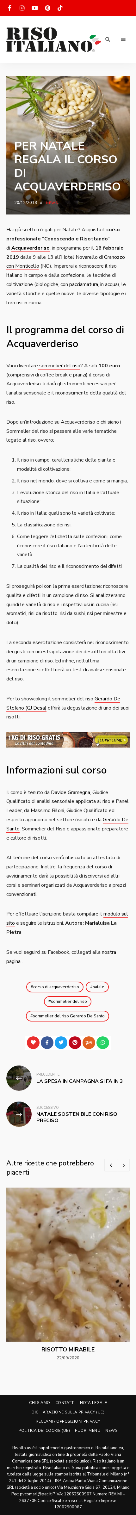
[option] (68, 1275)
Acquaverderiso (30, 248)
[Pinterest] (75, 1042)
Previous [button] (110, 1165)
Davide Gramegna (70, 792)
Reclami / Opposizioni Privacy (68, 1421)
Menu (123, 39)
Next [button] (123, 1165)
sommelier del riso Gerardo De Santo (69, 1016)
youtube (34, 8)
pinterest (47, 8)
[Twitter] (61, 1042)
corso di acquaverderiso (56, 987)
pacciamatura (83, 284)
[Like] (33, 1042)
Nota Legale (93, 1402)
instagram (22, 8)
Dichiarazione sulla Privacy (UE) (68, 1412)
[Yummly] (89, 1042)
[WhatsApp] (102, 1042)
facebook (9, 8)
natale (98, 987)
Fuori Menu (87, 1430)
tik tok (60, 8)
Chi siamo (39, 1402)
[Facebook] (47, 1042)
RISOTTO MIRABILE (68, 1349)
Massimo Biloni (47, 810)
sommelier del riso (59, 365)
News (52, 203)
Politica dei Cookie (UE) (44, 1430)
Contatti (65, 1402)
